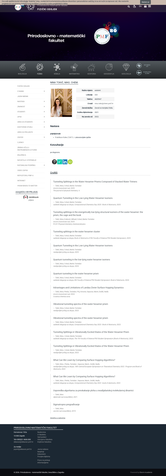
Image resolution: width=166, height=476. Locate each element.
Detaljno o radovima (57, 418)
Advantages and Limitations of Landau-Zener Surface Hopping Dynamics (88, 287)
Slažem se (145, 2)
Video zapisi (22, 170)
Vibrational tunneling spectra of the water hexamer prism (80, 304)
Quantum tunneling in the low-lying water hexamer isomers (81, 259)
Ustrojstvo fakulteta (44, 439)
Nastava (21, 101)
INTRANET (21, 181)
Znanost (21, 107)
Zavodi (20, 137)
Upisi (19, 117)
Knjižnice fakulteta (44, 442)
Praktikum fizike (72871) (64, 137)
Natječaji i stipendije (26, 160)
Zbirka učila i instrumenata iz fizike (27, 148)
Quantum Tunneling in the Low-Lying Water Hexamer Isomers (83, 198)
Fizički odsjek (23, 86)
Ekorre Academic (146, 472)
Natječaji (40, 452)
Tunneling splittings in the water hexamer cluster (76, 231)
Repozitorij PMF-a (25, 175)
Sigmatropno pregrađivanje (66, 404)
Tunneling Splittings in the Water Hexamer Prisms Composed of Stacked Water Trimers (95, 181)
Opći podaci (41, 437)
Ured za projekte (25, 132)
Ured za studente (25, 122)
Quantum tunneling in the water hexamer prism (76, 273)
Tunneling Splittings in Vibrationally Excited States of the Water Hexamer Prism (91, 332)
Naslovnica (41, 432)
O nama (20, 91)
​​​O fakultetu (41, 435)
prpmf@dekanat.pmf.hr (23, 449)
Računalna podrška (26, 165)
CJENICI (20, 142)
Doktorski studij (25, 127)
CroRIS (53, 172)
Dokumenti (41, 454)
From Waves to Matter (27, 186)
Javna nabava (42, 449)
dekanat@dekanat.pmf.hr (23, 442)
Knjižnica (21, 155)
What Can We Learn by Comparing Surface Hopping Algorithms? (84, 360)
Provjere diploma (43, 456)
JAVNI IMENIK (22, 96)
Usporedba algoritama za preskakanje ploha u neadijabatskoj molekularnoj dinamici (93, 390)
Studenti (21, 112)
